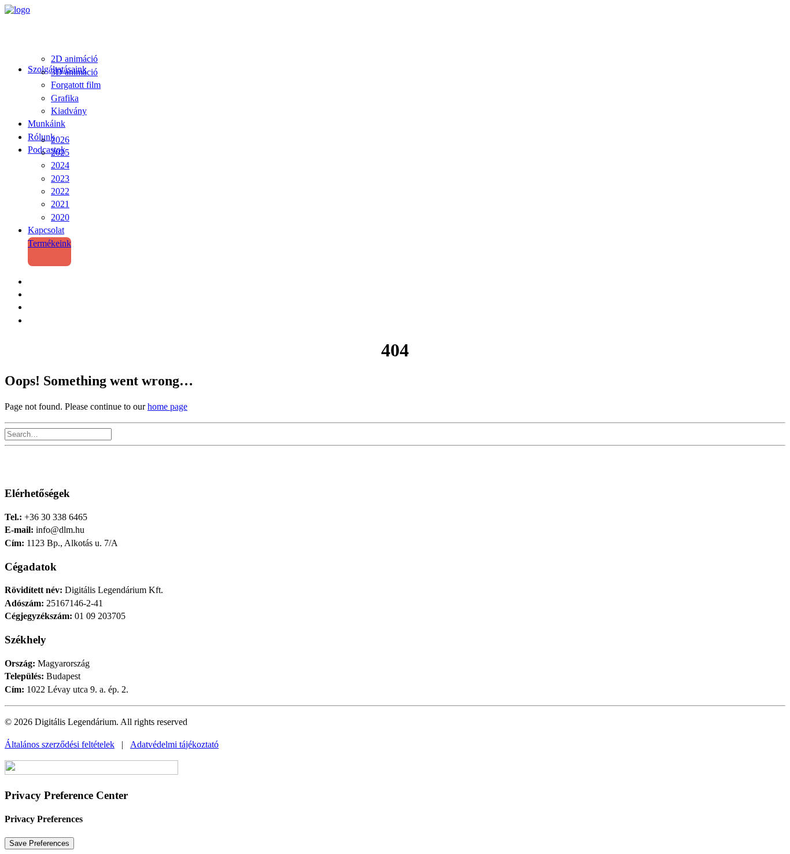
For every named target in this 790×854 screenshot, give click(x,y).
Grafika (65, 98)
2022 (60, 191)
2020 (60, 217)
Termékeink (49, 243)
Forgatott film (76, 85)
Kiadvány (69, 111)
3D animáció (74, 72)
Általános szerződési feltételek (60, 744)
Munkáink (46, 123)
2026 (60, 140)
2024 (60, 165)
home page (167, 406)
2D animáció (74, 59)
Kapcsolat (46, 230)
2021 (60, 204)
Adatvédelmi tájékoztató (174, 744)
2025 (60, 152)
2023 (60, 178)
